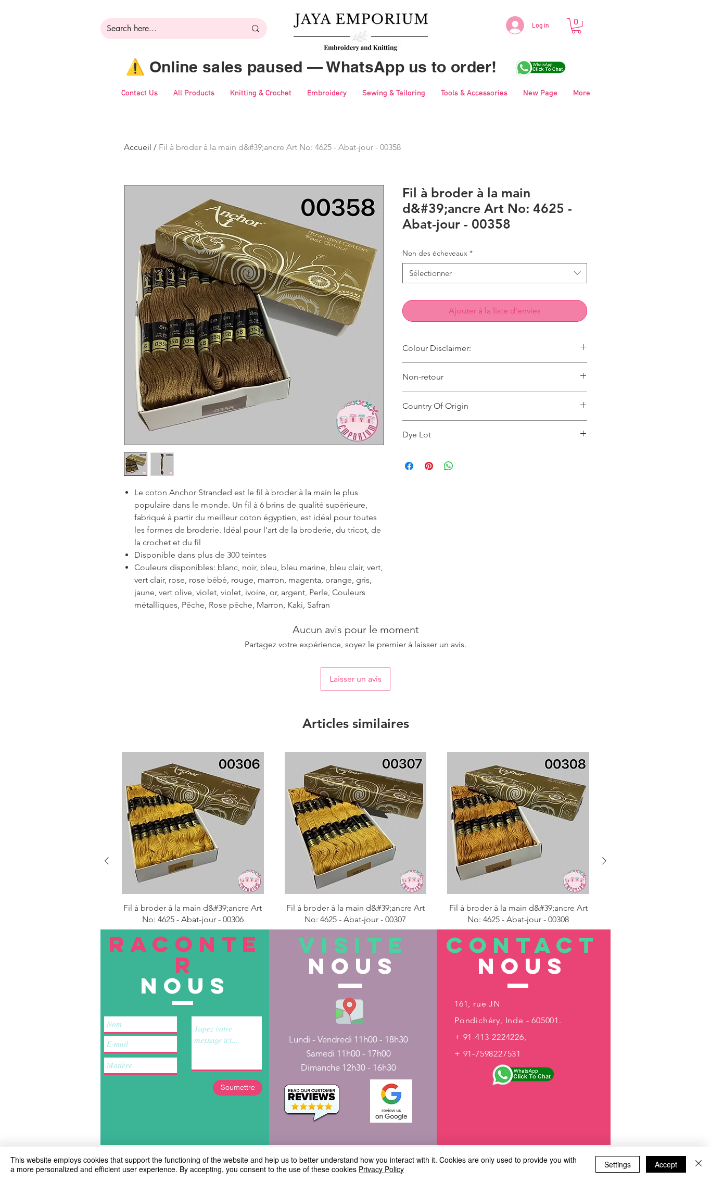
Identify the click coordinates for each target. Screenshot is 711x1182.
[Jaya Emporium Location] (349, 1010)
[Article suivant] (604, 860)
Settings (617, 1164)
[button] (576, 25)
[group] (355, 860)
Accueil (137, 147)
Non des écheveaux (437, 253)
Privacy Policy (381, 1169)
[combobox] (494, 273)
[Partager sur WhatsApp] (448, 466)
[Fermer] (698, 1164)
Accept (666, 1164)
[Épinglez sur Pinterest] (429, 466)
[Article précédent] (106, 860)
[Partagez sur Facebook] (409, 466)
